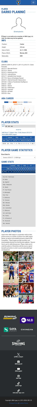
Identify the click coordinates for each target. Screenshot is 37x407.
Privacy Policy (13, 403)
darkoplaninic (19, 31)
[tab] (3, 126)
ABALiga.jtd (18, 364)
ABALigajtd (18, 371)
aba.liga (18, 378)
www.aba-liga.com (18, 392)
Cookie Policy (23, 403)
